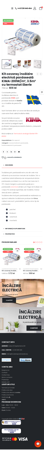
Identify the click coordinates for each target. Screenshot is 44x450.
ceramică (14, 187)
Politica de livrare (8, 395)
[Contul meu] (34, 8)
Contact (4, 373)
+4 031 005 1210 (17, 350)
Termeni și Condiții (8, 388)
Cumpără (9, 300)
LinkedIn (11, 152)
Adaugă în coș (17, 251)
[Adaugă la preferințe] (20, 269)
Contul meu (6, 375)
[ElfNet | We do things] (21, 419)
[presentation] (4, 38)
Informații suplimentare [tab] (15, 229)
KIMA (13, 98)
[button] (34, 242)
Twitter (7, 152)
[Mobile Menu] (13, 8)
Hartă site (5, 397)
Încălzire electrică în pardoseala (11, 145)
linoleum (13, 213)
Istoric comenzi (7, 377)
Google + (15, 152)
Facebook (3, 152)
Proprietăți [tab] (10, 234)
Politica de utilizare (11, 392)
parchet (13, 209)
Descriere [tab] (9, 165)
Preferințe (5, 380)
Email (19, 152)
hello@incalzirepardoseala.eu (17, 354)
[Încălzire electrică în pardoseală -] (6, 8)
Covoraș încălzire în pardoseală (18, 143)
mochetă (13, 220)
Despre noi (5, 370)
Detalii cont (5, 382)
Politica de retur (7, 390)
